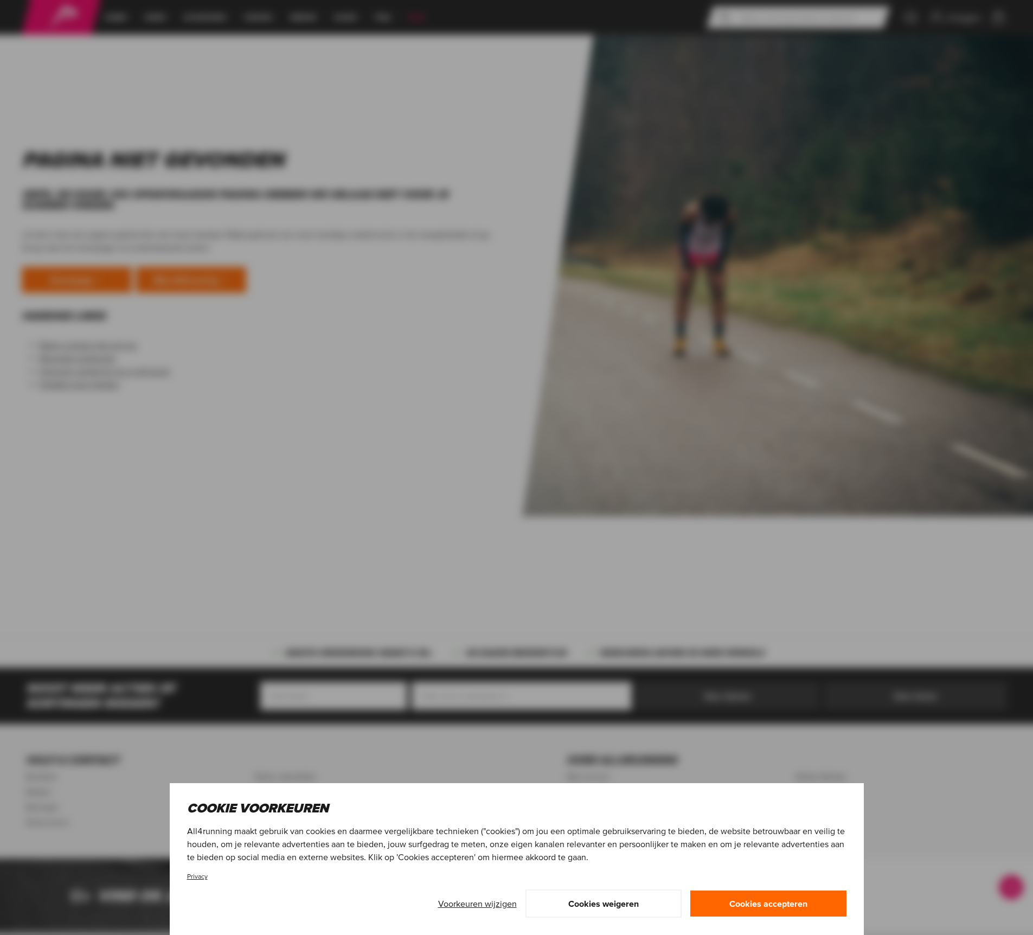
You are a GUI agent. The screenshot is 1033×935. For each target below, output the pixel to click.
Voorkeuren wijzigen (477, 903)
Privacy (197, 876)
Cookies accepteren (768, 903)
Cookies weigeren (603, 903)
